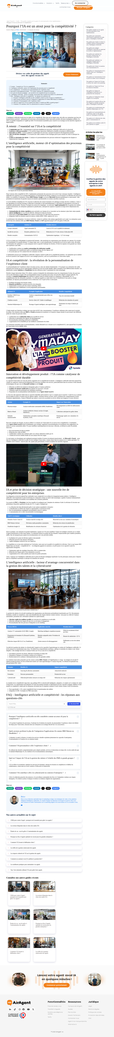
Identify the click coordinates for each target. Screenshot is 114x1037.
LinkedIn (36, 113)
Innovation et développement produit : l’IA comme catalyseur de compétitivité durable (31, 91)
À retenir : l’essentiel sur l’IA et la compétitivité (22, 86)
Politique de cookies (94, 1012)
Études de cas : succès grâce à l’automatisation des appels (27, 831)
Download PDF (75, 703)
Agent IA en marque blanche (77, 1021)
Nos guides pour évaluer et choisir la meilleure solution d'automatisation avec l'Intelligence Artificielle (95, 43)
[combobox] (89, 209)
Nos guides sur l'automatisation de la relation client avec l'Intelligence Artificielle (95, 72)
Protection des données (96, 1015)
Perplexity (19, 113)
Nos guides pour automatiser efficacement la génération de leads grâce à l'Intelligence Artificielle (95, 37)
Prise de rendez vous (54, 1006)
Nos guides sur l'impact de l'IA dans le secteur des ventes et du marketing (95, 82)
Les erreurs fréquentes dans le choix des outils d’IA (25, 826)
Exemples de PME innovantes (28, 691)
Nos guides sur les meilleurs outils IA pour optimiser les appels (95, 123)
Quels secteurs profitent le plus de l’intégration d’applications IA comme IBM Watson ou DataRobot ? (38, 99)
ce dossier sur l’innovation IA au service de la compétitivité (51, 422)
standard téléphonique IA (20, 276)
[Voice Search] (64, 704)
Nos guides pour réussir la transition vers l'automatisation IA (95, 67)
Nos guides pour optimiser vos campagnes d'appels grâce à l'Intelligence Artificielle (94, 61)
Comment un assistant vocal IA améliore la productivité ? (26, 859)
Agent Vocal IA (11, 21)
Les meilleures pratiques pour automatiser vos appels (25, 864)
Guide (17, 21)
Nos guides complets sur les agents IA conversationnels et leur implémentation (40, 21)
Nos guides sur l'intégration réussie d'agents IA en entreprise (95, 97)
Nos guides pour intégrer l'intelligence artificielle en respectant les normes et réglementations (95, 49)
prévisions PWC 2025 (14, 663)
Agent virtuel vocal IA (47, 392)
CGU (89, 1018)
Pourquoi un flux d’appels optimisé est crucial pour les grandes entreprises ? (32, 837)
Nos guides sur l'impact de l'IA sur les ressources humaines (95, 86)
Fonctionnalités (38, 3)
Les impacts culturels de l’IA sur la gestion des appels (25, 853)
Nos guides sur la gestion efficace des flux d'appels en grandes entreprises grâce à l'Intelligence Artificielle (95, 103)
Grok (48, 113)
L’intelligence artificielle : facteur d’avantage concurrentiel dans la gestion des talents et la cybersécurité (36, 94)
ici (36, 502)
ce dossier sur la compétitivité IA (56, 324)
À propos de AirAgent (75, 1006)
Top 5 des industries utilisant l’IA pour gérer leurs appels (26, 870)
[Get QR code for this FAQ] (22, 719)
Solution (49, 3)
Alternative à (72, 1024)
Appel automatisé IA (30, 228)
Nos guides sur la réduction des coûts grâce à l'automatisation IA (95, 119)
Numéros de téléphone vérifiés (55, 1013)
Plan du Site (72, 1012)
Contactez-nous (64, 7)
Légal (90, 1006)
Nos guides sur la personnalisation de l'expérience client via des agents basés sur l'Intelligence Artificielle (95, 114)
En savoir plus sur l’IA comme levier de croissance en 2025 (25, 251)
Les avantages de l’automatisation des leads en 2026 (100, 146)
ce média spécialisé (71, 440)
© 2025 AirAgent (56, 1032)
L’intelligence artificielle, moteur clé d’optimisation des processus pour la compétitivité (32, 88)
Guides (70, 1009)
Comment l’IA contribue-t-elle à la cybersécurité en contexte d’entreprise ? (31, 104)
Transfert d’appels (54, 1009)
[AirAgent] (14, 5)
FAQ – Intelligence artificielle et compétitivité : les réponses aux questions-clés (29, 96)
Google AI (55, 113)
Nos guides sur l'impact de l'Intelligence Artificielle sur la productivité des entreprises (94, 92)
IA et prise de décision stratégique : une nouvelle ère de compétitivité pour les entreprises (32, 93)
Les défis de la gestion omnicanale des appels (23, 848)
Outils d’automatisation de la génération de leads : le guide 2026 (101, 156)
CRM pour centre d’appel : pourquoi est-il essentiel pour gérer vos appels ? (32, 820)
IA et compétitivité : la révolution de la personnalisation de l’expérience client (29, 89)
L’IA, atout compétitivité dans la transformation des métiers (36, 689)
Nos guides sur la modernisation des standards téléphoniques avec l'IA (95, 108)
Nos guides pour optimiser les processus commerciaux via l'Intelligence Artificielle (93, 55)
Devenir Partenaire (74, 1015)
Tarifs (57, 3)
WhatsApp (28, 113)
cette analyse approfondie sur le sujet (58, 219)
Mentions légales (93, 1009)
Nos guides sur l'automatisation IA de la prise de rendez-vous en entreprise (95, 77)
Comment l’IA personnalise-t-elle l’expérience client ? (26, 101)
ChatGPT (10, 113)
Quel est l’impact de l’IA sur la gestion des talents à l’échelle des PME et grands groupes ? (35, 102)
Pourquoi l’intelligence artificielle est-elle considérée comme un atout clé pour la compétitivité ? (36, 97)
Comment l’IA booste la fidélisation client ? (23, 842)
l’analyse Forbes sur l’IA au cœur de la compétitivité (40, 650)
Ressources (65, 3)
